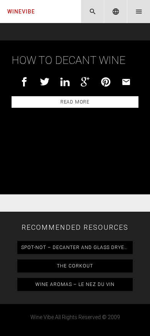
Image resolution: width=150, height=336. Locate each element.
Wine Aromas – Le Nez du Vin (75, 284)
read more (75, 102)
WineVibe (21, 11)
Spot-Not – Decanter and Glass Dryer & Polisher (77, 247)
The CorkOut (75, 266)
